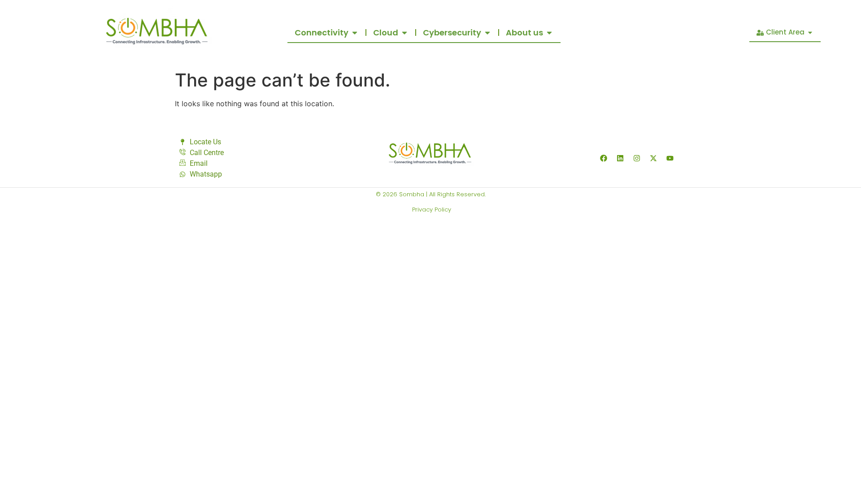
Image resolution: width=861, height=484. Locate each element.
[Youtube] (670, 158)
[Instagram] (637, 158)
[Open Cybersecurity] (487, 32)
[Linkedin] (620, 158)
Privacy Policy (430, 209)
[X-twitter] (653, 158)
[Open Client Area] (810, 32)
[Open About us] (549, 32)
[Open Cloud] (404, 32)
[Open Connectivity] (355, 32)
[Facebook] (603, 158)
